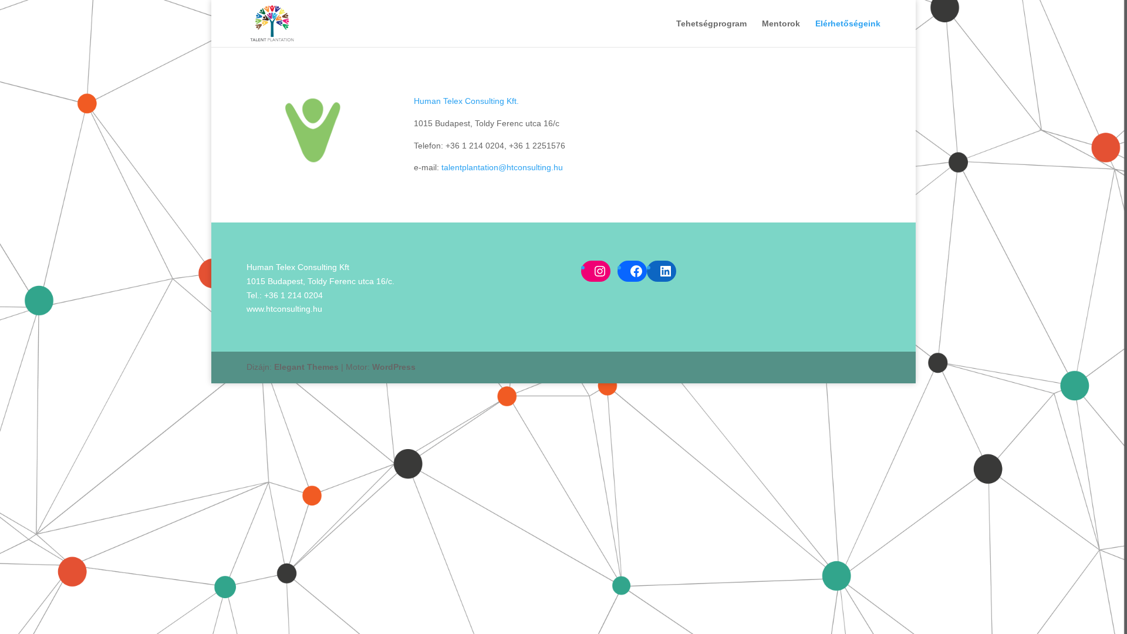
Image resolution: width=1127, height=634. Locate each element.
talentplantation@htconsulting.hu (502, 167)
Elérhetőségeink (847, 23)
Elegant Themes (306, 367)
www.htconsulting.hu (284, 308)
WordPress (394, 367)
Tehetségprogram (711, 23)
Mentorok (781, 23)
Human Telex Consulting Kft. (466, 101)
